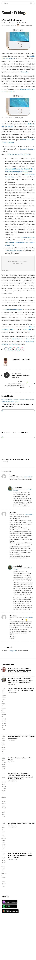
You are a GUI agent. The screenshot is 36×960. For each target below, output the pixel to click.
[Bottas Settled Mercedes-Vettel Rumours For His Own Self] (18, 400)
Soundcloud (30, 341)
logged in (13, 650)
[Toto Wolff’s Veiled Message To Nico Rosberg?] (18, 447)
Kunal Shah (30, 339)
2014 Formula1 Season (13, 250)
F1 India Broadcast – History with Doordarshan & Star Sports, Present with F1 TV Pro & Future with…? (20, 680)
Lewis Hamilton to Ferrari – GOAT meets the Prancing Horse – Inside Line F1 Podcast (20, 855)
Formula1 (24, 72)
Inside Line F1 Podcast (22, 22)
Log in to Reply (28, 476)
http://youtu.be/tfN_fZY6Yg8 (19, 154)
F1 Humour (6, 22)
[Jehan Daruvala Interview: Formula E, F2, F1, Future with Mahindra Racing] (3, 710)
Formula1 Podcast (27, 149)
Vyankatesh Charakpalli (26, 25)
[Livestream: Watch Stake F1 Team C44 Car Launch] (3, 836)
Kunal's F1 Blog (13, 13)
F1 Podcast (12, 22)
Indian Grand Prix (28, 237)
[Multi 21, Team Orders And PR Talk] (18, 420)
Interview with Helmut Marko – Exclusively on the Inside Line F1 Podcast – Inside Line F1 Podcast (19, 670)
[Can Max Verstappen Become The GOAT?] (3, 763)
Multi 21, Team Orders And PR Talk (14, 433)
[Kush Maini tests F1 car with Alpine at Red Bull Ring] (3, 745)
